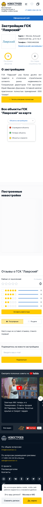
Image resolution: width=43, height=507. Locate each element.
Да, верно (32, 500)
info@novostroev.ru (8, 450)
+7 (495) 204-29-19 (33, 10)
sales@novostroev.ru (9, 460)
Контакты (5, 472)
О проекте (6, 466)
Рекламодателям (9, 469)
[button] (40, 398)
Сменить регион (11, 500)
